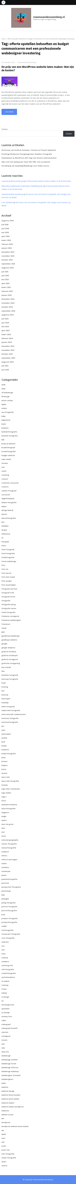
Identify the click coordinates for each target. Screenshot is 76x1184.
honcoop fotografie (9, 679)
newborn (5, 852)
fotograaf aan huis (9, 589)
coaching (5, 475)
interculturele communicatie (13, 714)
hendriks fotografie (9, 675)
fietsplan (5, 542)
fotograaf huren (8, 597)
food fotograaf (7, 549)
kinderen (5, 750)
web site (5, 1052)
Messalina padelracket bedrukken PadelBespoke (22, 186)
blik (2, 440)
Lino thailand (7, 202)
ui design (5, 997)
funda (3, 628)
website (4, 1087)
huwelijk (5, 703)
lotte (3, 801)
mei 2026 (5, 232)
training (4, 985)
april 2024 (5, 330)
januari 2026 (6, 248)
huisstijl (4, 695)
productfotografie (9, 922)
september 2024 (8, 311)
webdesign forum (8, 1064)
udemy (4, 993)
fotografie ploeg (8, 604)
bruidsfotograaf (8, 447)
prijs (3, 914)
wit (2, 1118)
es (2, 538)
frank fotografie (8, 612)
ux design (5, 1012)
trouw (4, 989)
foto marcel (6, 573)
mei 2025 (5, 279)
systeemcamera (8, 977)
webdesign (6, 1056)
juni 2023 (5, 370)
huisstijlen (5, 699)
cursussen (5, 495)
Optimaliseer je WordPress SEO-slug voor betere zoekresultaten (29, 158)
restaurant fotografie (10, 934)
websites (5, 1111)
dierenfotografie (8, 518)
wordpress (5, 1122)
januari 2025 (6, 295)
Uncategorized (7, 1005)
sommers (5, 961)
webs (3, 1083)
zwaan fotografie (8, 1158)
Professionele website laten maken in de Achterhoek (48, 181)
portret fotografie (9, 906)
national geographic (9, 840)
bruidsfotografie (8, 451)
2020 (3, 389)
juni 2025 (5, 275)
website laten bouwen (10, 1095)
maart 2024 (6, 334)
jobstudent (6, 734)
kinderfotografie (8, 754)
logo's (4, 797)
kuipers (4, 765)
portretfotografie (9, 910)
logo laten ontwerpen (10, 789)
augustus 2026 (7, 221)
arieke (4, 408)
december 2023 (7, 346)
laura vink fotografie (10, 781)
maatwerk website (9, 804)
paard (3, 875)
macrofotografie (8, 808)
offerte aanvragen (9, 859)
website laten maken (10, 1099)
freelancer (5, 624)
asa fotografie (7, 412)
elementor (5, 534)
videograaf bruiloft (9, 1028)
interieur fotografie (10, 718)
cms (3, 467)
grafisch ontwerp (8, 652)
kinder (4, 746)
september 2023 (8, 358)
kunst (3, 769)
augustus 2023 (7, 362)
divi (2, 522)
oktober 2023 (7, 354)
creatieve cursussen (10, 483)
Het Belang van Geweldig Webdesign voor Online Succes (25, 166)
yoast (3, 1146)
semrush (5, 942)
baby (3, 416)
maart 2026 (6, 240)
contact (4, 479)
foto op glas (6, 581)
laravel (4, 773)
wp (2, 1130)
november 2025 (7, 256)
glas (3, 632)
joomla (4, 738)
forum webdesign (8, 561)
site (3, 950)
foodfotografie (7, 557)
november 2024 (7, 303)
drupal (4, 530)
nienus (4, 855)
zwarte (4, 1166)
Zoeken (4, 129)
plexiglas (5, 899)
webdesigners (7, 1079)
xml (2, 1142)
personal (5, 883)
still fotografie (7, 969)
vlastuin (4, 1032)
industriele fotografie (10, 710)
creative (5, 487)
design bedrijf (7, 510)
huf (2, 691)
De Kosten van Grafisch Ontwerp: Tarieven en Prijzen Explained (28, 150)
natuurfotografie (8, 848)
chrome (4, 463)
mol (2, 832)
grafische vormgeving (10, 663)
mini (3, 828)
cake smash (6, 459)
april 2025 (5, 283)
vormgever (6, 1036)
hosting (4, 687)
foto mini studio (8, 577)
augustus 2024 (7, 315)
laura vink (5, 777)
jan (2, 726)
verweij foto (6, 1016)
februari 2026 (7, 244)
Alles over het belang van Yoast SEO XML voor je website (25, 162)
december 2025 (7, 252)
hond (3, 683)
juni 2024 (5, 323)
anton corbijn (7, 400)
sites (3, 954)
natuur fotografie (9, 844)
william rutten (7, 1115)
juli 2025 (4, 272)
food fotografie (8, 553)
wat (3, 1044)
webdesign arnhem (9, 1060)
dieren (4, 514)
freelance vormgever (10, 616)
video (3, 1020)
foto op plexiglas (8, 585)
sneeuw (4, 958)
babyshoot (5, 420)
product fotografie (9, 918)
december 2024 (7, 299)
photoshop (6, 891)
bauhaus (5, 428)
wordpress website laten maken (15, 1126)
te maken (5, 981)
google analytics (8, 648)
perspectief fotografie (11, 887)
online (4, 863)
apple (3, 404)
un (2, 1001)
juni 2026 (5, 228)
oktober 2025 (7, 260)
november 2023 (7, 350)
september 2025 (8, 264)
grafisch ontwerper (9, 655)
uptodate (5, 1009)
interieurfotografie (9, 722)
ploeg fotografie (8, 903)
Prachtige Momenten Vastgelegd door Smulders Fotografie (26, 154)
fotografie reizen (8, 608)
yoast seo (5, 1150)
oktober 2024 (7, 307)
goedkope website (9, 640)
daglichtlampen (7, 498)
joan (3, 730)
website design (7, 1091)
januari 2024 (6, 342)
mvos (3, 836)
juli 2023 (4, 366)
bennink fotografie (9, 436)
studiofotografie (8, 973)
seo (2, 946)
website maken (7, 1103)
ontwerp (5, 867)
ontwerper (6, 871)
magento (5, 812)
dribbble (5, 526)
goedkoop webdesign (10, 636)
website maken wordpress (12, 1107)
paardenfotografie (9, 879)
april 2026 (5, 236)
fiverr (3, 546)
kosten (4, 761)
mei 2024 (5, 326)
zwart (3, 1162)
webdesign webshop (10, 1071)
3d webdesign (7, 392)
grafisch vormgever (9, 659)
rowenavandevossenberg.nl (49, 17)
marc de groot (7, 824)
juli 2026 (4, 224)
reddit (4, 926)
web (3, 1048)
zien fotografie (7, 1154)
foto (3, 565)
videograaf (6, 1024)
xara (3, 1138)
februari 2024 (7, 338)
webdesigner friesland (10, 1075)
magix (3, 816)
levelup (4, 785)
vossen (4, 1040)
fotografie (5, 601)
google (4, 644)
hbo (3, 671)
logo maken (6, 793)
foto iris (4, 569)
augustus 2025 (7, 268)
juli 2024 (4, 319)
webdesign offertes (9, 1067)
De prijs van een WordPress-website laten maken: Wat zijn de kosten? (37, 68)
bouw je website (8, 444)
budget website (8, 455)
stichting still (7, 965)
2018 (3, 385)
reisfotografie (7, 930)
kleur (3, 757)
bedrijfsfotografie (9, 432)
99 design (5, 396)
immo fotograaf (8, 706)
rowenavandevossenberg (12, 181)
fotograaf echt (7, 593)
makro (4, 820)
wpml (3, 1134)
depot (4, 506)
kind (3, 742)
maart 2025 (6, 287)
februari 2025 (7, 291)
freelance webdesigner (11, 620)
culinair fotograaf (8, 491)
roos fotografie (8, 938)
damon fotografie (9, 502)
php (3, 895)
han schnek (6, 667)
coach (3, 471)
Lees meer (9, 112)
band (3, 424)
